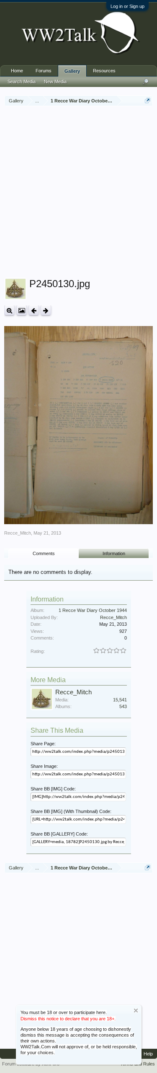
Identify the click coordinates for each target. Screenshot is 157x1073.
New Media (55, 81)
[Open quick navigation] (147, 100)
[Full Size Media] (9, 310)
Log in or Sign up (127, 6)
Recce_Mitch (17, 532)
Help (148, 1053)
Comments (44, 553)
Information (114, 553)
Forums (43, 70)
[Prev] (33, 310)
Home (17, 70)
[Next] (46, 310)
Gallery (72, 71)
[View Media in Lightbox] (21, 310)
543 (123, 706)
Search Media (22, 81)
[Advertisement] (78, 193)
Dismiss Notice (136, 1010)
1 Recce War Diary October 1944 (93, 610)
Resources (104, 70)
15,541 (120, 699)
